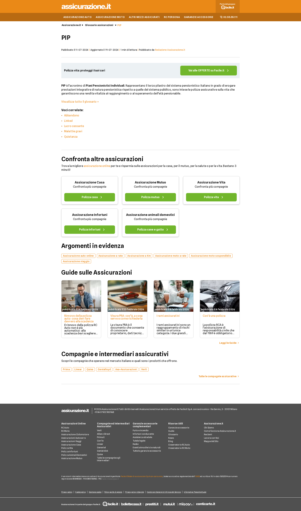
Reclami (208, 434)
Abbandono (71, 115)
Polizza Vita (67, 448)
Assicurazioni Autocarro (73, 438)
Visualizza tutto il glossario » (80, 101)
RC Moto (65, 431)
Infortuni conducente (143, 434)
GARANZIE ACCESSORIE (198, 17)
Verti (99, 430)
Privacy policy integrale (134, 492)
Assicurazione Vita (211, 182)
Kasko (136, 444)
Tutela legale (139, 440)
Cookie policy (80, 492)
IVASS (197, 476)
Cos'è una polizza (214, 315)
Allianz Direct (103, 434)
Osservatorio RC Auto (179, 444)
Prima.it (101, 437)
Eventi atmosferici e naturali (146, 447)
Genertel (101, 447)
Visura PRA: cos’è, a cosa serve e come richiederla (126, 317)
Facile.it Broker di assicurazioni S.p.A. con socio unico (142, 476)
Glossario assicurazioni (99, 25)
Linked (68, 120)
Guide (171, 431)
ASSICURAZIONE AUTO (77, 17)
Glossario (173, 434)
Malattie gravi (73, 131)
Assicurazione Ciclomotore (75, 434)
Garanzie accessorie (178, 427)
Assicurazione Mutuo (150, 182)
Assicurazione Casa (90, 182)
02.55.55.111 (230, 17)
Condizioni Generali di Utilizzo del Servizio (164, 492)
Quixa (100, 454)
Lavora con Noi (211, 438)
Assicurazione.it (71, 25)
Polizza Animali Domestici (74, 455)
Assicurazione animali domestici (150, 215)
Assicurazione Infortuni (89, 215)
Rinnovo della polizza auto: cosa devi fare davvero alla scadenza (79, 318)
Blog (170, 441)
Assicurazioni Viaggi (71, 441)
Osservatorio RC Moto (179, 448)
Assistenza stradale (142, 437)
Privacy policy (66, 492)
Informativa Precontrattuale (195, 492)
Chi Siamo (209, 427)
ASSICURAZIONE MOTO (110, 17)
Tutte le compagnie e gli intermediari (108, 459)
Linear (100, 444)
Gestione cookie (95, 492)
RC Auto (65, 427)
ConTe (100, 440)
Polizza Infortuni (69, 451)
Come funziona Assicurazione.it (220, 431)
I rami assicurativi (168, 315)
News (171, 438)
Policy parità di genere (113, 492)
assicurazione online (97, 166)
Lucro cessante (74, 126)
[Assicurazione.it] (86, 9)
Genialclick (102, 450)
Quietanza (71, 136)
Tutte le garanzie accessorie (147, 450)
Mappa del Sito (211, 441)
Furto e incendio (141, 430)
